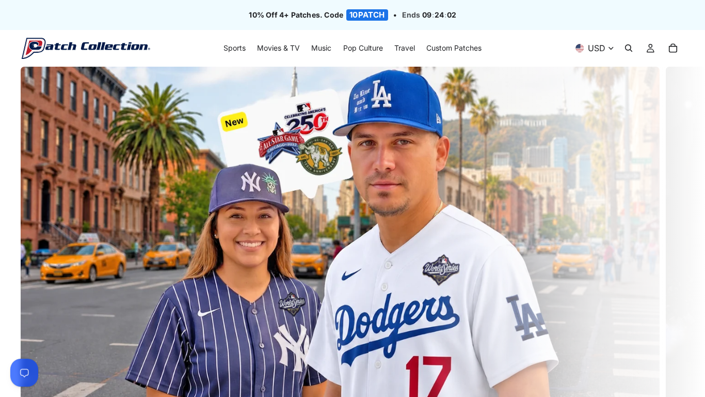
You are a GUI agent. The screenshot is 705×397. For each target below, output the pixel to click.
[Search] (628, 48)
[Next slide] (673, 254)
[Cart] (673, 48)
